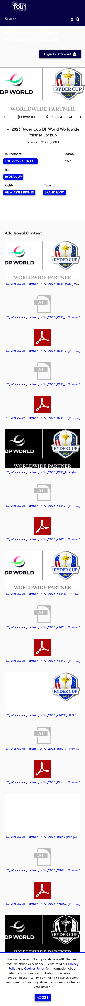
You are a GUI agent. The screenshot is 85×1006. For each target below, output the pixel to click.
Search (77, 19)
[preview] (74, 317)
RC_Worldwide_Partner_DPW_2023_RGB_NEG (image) (44, 472)
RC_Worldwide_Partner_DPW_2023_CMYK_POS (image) (45, 594)
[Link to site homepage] (19, 10)
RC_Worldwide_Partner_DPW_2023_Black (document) (44, 749)
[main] (42, 502)
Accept (42, 997)
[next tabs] (80, 117)
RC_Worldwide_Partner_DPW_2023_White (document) (44, 870)
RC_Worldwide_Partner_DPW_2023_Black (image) (41, 837)
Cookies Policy (34, 968)
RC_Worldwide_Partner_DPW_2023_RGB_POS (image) (43, 284)
